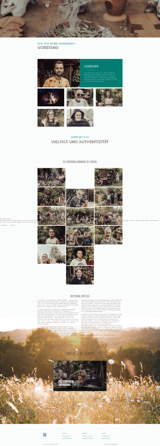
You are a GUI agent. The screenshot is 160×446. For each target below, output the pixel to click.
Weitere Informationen (77, 227)
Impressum (86, 227)
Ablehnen (13, 225)
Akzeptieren (4, 225)
